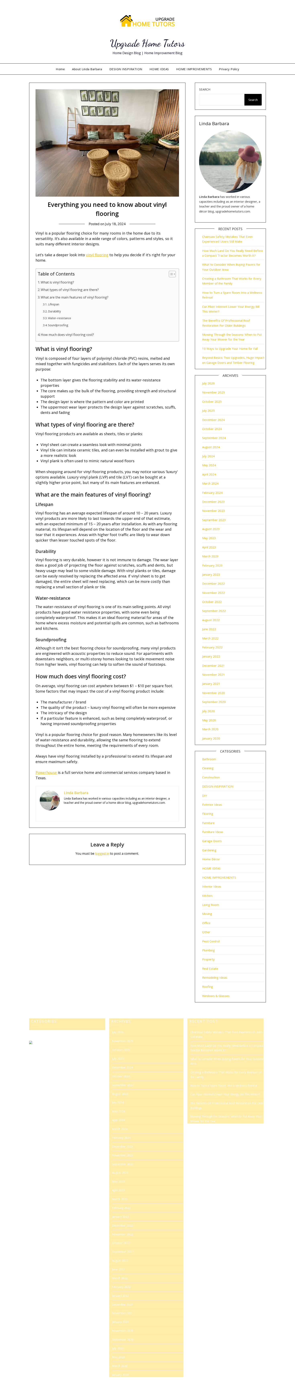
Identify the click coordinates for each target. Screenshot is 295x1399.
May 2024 (209, 465)
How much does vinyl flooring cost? (67, 334)
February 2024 (212, 493)
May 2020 (209, 720)
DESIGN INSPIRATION (125, 69)
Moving (207, 914)
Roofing (207, 986)
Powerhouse (46, 772)
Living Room (210, 905)
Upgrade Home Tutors (147, 43)
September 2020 (214, 702)
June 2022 (209, 629)
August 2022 (211, 620)
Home (60, 69)
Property (208, 959)
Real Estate (210, 968)
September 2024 (214, 438)
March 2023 (210, 556)
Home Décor (211, 859)
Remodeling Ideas (214, 977)
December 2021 (213, 665)
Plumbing (208, 950)
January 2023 (211, 574)
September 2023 (214, 520)
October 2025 (212, 401)
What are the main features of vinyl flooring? (74, 297)
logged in (102, 853)
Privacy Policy (229, 69)
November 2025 (213, 392)
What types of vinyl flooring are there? (70, 290)
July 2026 (208, 383)
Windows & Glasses (216, 996)
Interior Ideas (211, 886)
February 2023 (212, 565)
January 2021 (211, 684)
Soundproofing (58, 325)
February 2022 (212, 647)
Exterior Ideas (212, 805)
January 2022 (211, 656)
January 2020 (211, 738)
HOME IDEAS (159, 69)
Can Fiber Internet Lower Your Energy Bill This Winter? (225, 1094)
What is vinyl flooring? (57, 282)
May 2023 (209, 538)
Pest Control (211, 941)
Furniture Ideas (212, 832)
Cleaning (208, 768)
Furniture (208, 823)
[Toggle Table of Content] (170, 274)
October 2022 (212, 602)
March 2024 (210, 483)
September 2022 (214, 611)
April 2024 (209, 474)
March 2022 (210, 638)
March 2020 (210, 729)
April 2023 (209, 547)
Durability (54, 311)
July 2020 (208, 711)
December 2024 (213, 420)
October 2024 (212, 429)
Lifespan (53, 304)
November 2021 (213, 675)
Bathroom (209, 759)
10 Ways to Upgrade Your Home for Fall (230, 348)
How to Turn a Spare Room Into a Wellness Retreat (223, 1085)
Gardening (209, 850)
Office (206, 923)
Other (206, 932)
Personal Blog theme (182, 1393)
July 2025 (208, 410)
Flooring (207, 814)
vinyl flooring (97, 254)
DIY (204, 795)
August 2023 (211, 529)
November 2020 (213, 693)
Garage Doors (212, 841)
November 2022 (213, 593)
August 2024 (211, 447)
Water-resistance (59, 318)
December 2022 (213, 583)
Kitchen (207, 896)
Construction (211, 777)
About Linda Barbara (87, 69)
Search (205, 89)
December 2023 (213, 502)
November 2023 (213, 511)
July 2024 (208, 456)
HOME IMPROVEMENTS (194, 69)
